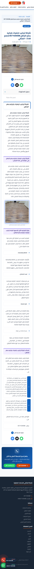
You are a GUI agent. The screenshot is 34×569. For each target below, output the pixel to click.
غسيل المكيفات (27, 516)
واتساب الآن (8, 465)
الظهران (29, 544)
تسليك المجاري (27, 519)
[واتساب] (21, 85)
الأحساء (29, 531)
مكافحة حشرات (22, 7)
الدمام (29, 534)
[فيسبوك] (12, 85)
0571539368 (14, 3)
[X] (17, 85)
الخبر (30, 536)
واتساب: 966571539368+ (24, 499)
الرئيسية (28, 16)
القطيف (29, 541)
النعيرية (29, 549)
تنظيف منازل (13, 7)
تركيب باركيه (22, 16)
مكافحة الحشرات (26, 508)
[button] (17, 91)
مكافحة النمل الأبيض (25, 522)
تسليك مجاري (30, 7)
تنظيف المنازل (27, 511)
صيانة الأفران (28, 514)
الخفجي (29, 547)
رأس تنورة (28, 552)
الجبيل (29, 539)
